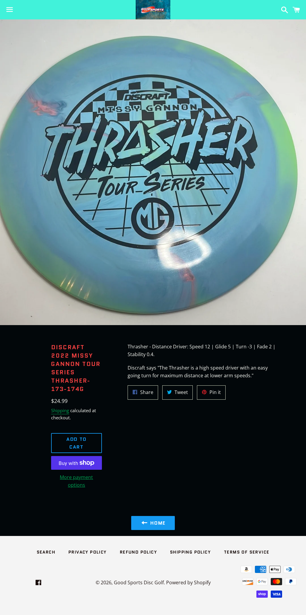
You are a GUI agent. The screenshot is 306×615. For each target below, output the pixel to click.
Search (46, 552)
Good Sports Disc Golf (139, 582)
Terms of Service (246, 552)
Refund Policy (138, 552)
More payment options (76, 481)
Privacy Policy (87, 552)
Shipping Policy (190, 552)
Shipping (60, 410)
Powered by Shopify (188, 582)
